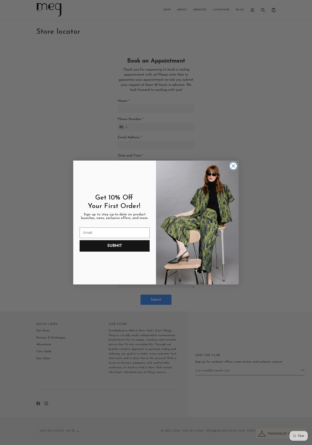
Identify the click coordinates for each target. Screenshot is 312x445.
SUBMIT (114, 246)
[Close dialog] (233, 166)
